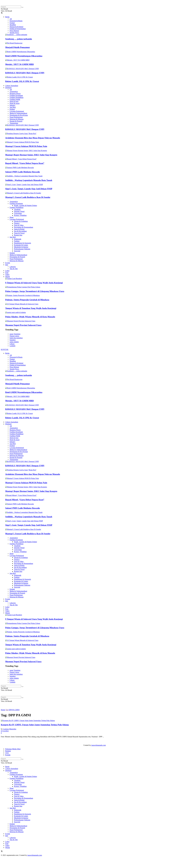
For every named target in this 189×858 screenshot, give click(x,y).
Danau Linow (14, 336)
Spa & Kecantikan (20, 231)
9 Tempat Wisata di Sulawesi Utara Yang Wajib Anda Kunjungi (34, 283)
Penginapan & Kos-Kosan (19, 115)
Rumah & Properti (16, 121)
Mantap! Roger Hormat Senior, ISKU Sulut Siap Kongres (31, 155)
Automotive (14, 91)
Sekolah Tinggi (19, 211)
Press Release (14, 31)
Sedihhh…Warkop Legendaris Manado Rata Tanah (28, 180)
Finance (16, 223)
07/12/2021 (5, 731)
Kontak (7, 755)
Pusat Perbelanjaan (16, 117)
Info (6, 265)
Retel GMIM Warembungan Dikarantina (23, 56)
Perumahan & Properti (17, 257)
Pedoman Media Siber (13, 749)
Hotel (11, 217)
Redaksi (8, 751)
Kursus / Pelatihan (20, 215)
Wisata (7, 276)
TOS (7, 753)
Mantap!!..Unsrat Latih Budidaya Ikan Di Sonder (27, 197)
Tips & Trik (14, 269)
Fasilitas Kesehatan (16, 95)
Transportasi (14, 123)
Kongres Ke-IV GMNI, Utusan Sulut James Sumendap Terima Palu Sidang (35, 725)
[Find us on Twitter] (2, 13)
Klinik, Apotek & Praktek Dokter (25, 205)
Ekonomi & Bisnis (16, 21)
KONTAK (4, 349)
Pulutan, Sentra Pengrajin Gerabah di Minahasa (27, 300)
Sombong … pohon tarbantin (18, 39)
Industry (12, 105)
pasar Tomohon (15, 334)
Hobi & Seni (14, 101)
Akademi (17, 209)
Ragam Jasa (18, 235)
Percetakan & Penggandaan (23, 227)
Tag (7, 710)
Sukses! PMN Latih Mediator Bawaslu (22, 172)
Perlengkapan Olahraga (22, 249)
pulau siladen (14, 342)
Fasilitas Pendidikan (16, 97)
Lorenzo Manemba (9, 729)
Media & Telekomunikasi (18, 113)
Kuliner (12, 109)
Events (7, 263)
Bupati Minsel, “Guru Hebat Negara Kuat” (24, 163)
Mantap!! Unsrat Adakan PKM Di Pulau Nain (26, 146)
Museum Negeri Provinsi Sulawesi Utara (23, 325)
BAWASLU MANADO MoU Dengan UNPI (24, 73)
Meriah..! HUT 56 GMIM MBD (19, 64)
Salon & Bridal (19, 229)
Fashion (16, 241)
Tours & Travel (19, 233)
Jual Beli (13, 107)
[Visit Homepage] (18, 5)
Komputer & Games (21, 245)
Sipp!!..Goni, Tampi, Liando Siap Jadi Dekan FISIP (28, 189)
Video (7, 275)
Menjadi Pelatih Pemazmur (17, 47)
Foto (6, 273)
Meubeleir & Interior (21, 247)
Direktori (8, 88)
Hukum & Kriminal (16, 27)
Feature (12, 23)
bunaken (13, 340)
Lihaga (12, 344)
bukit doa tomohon (16, 338)
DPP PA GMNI (14, 710)
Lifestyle (13, 267)
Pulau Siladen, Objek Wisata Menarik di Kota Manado (30, 317)
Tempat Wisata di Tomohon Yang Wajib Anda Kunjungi (30, 308)
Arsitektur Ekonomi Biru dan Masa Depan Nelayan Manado (32, 138)
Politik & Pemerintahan (18, 29)
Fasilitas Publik (15, 99)
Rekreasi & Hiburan (17, 119)
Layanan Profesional (17, 111)
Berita (7, 17)
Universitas (18, 213)
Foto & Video (19, 225)
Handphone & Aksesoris (22, 243)
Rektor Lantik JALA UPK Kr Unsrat (22, 81)
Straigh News (14, 33)
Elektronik (17, 239)
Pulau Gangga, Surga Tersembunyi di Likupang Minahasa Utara (34, 291)
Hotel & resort (14, 103)
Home (3, 710)
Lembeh (12, 346)
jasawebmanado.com (98, 745)
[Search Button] (22, 7)
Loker (7, 271)
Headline (13, 25)
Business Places (15, 93)
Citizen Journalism (11, 86)
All (11, 19)
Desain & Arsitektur (21, 221)
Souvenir (17, 251)
